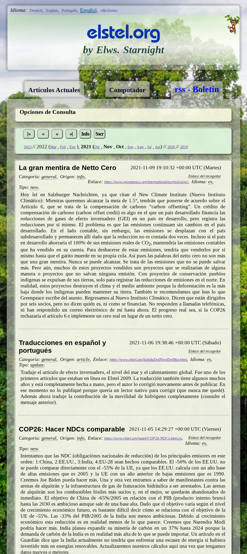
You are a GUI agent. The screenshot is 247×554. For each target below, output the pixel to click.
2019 (207, 165)
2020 (192, 165)
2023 (30, 165)
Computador (149, 89)
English (59, 10)
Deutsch (38, 10)
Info (104, 151)
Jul (165, 165)
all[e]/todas (127, 10)
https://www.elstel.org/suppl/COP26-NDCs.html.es (156, 463)
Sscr (122, 151)
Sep (142, 165)
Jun (175, 165)
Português (81, 10)
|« (31, 151)
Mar (57, 165)
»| (86, 151)
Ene (81, 165)
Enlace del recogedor (199, 194)
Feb (69, 165)
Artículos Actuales (62, 89)
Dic (107, 165)
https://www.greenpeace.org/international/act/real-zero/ (161, 200)
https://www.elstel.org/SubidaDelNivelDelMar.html (162, 379)
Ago (153, 165)
